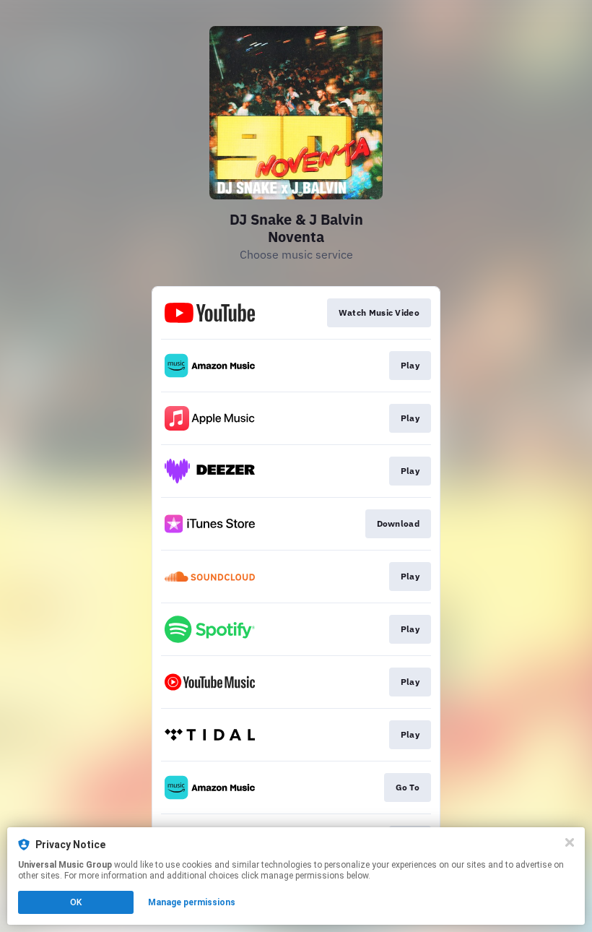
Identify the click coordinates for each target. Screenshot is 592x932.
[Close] (569, 842)
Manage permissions (191, 902)
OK (76, 902)
